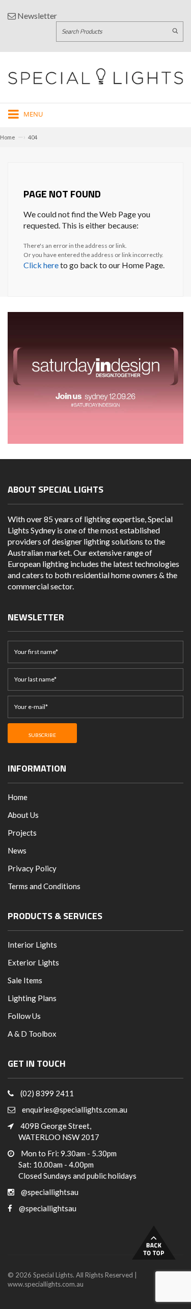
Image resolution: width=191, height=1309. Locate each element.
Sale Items (25, 980)
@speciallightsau (49, 1192)
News (17, 850)
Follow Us (24, 1015)
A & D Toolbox (32, 1033)
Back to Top (154, 1243)
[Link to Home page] (95, 76)
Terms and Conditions (44, 886)
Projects (22, 832)
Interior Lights (32, 944)
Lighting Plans (32, 998)
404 (32, 137)
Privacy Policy (32, 868)
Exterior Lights (33, 962)
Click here (41, 265)
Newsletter (36, 15)
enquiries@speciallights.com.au (74, 1109)
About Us (23, 814)
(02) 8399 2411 (47, 1093)
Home (7, 137)
